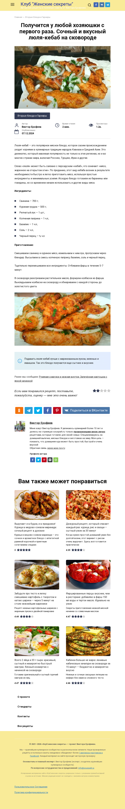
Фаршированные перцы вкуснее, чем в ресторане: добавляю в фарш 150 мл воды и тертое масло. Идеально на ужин (88, 598)
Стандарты (24, 706)
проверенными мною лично (89, 431)
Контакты (24, 716)
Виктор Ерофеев (41, 423)
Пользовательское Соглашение (30, 787)
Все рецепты (25, 726)
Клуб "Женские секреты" (47, 4)
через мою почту (56, 448)
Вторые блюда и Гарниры (32, 115)
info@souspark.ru (86, 768)
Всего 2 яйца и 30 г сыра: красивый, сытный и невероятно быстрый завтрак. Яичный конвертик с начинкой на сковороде (35, 665)
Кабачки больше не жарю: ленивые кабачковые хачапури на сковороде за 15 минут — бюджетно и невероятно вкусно (88, 665)
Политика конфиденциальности (31, 792)
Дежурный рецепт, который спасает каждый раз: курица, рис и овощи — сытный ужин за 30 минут (87, 527)
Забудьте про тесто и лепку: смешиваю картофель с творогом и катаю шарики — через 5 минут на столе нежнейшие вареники (35, 598)
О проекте (24, 696)
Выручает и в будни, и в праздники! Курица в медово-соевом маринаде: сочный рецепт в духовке (35, 527)
